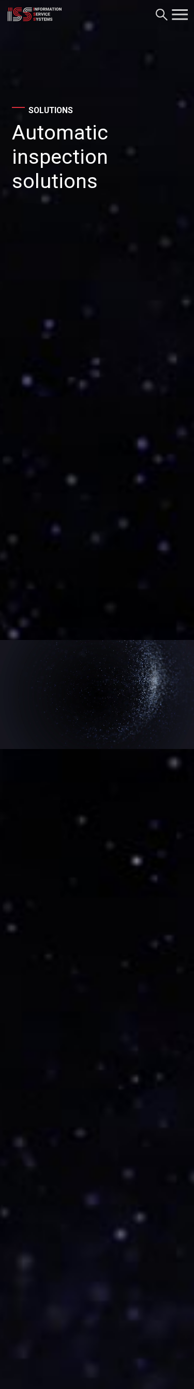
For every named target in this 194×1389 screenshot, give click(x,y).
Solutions (50, 111)
